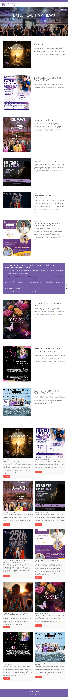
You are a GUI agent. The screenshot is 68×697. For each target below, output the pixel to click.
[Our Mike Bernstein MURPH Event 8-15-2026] (50, 443)
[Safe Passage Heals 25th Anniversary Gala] (18, 544)
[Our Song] (18, 443)
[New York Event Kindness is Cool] (50, 597)
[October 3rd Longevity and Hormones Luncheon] (50, 544)
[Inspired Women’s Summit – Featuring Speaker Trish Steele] (18, 647)
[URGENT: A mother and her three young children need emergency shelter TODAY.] (18, 597)
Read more (7, 476)
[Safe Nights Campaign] (50, 496)
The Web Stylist (37, 694)
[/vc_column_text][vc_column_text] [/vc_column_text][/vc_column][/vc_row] (34, 278)
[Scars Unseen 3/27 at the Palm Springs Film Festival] (50, 647)
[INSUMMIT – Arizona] (18, 496)
